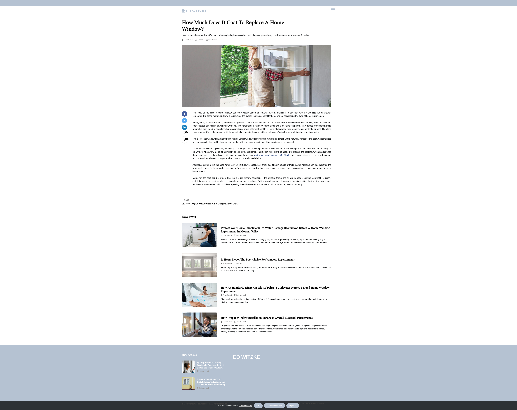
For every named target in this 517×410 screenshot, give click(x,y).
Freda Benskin (188, 40)
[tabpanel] (256, 76)
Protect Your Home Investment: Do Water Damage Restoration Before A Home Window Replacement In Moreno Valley (275, 230)
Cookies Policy (245, 406)
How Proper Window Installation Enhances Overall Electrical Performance (267, 318)
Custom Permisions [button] (274, 406)
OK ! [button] (258, 406)
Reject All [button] (292, 406)
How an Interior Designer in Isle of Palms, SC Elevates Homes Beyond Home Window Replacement (275, 289)
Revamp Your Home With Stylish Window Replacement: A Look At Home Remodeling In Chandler (211, 382)
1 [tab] (256, 103)
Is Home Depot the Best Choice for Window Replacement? (258, 259)
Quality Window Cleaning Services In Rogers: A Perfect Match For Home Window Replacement (210, 365)
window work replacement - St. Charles (272, 155)
